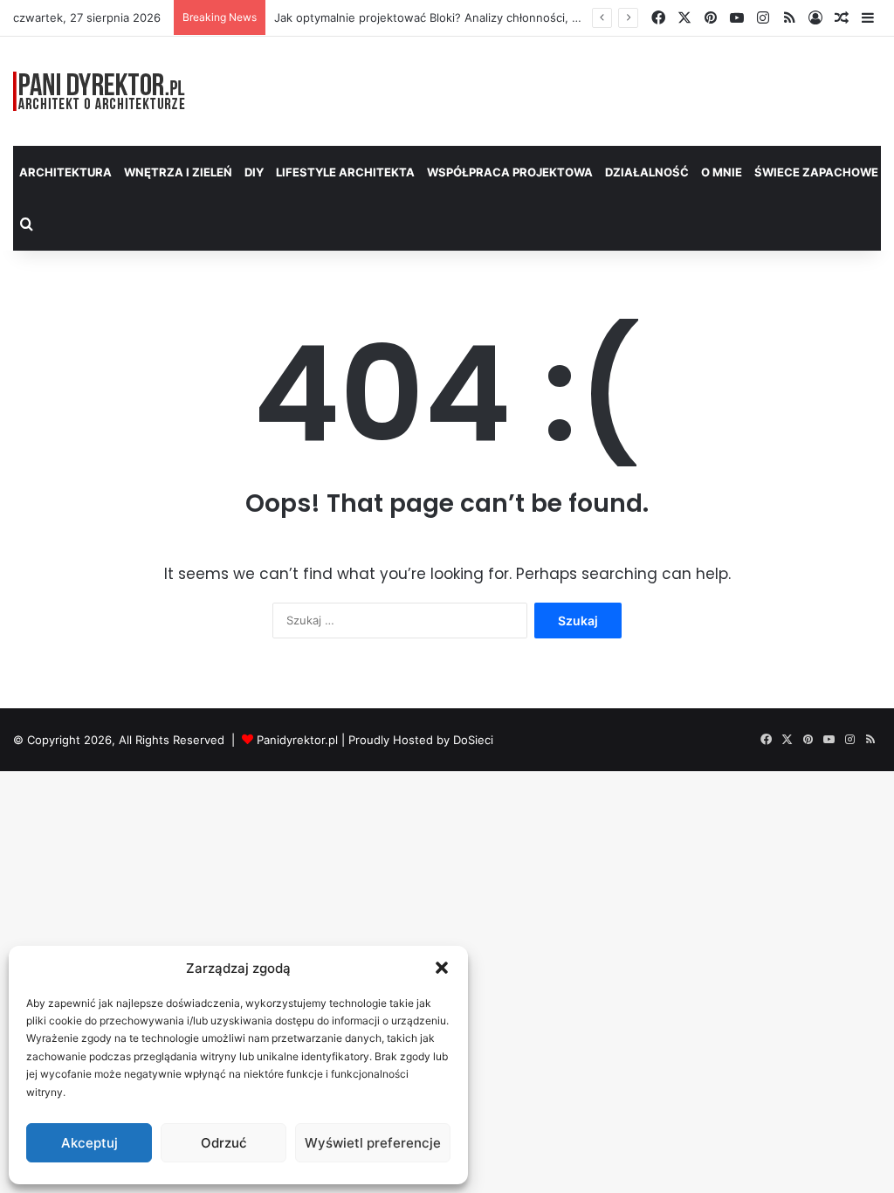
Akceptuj (89, 1142)
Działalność (647, 172)
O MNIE (721, 172)
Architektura (65, 172)
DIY (254, 172)
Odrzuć (224, 1142)
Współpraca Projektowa (510, 172)
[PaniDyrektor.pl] (99, 91)
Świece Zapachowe (816, 172)
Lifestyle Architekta (345, 172)
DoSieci (473, 740)
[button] (441, 967)
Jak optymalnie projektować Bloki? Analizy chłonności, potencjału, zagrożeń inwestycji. (510, 17)
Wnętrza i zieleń (178, 172)
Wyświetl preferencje (373, 1142)
